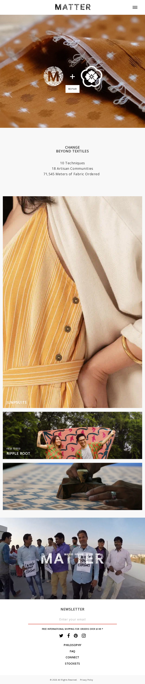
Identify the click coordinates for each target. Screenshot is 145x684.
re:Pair (72, 89)
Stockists (72, 663)
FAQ (72, 651)
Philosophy (72, 645)
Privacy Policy (86, 680)
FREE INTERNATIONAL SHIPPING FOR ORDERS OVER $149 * (72, 629)
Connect (72, 657)
